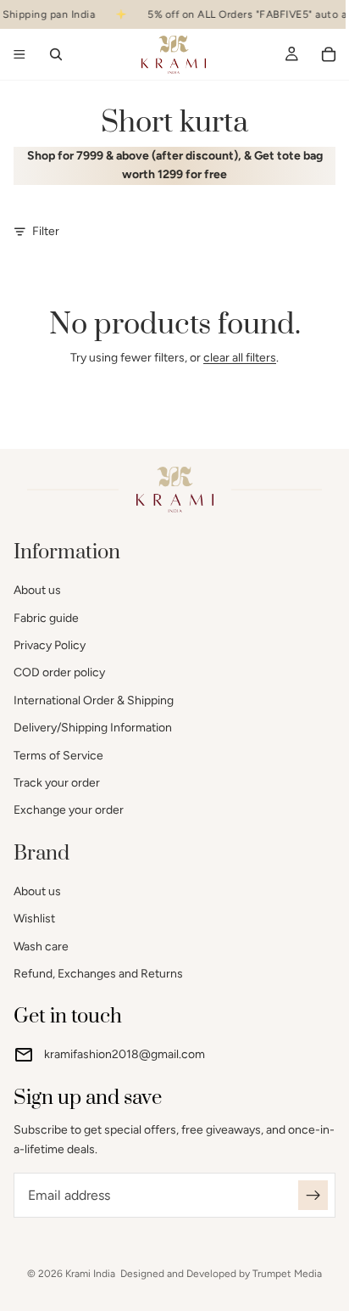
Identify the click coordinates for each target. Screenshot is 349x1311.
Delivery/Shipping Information (93, 727)
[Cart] (328, 54)
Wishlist (34, 918)
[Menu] (19, 55)
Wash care (41, 946)
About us (37, 590)
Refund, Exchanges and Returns (98, 973)
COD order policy (59, 672)
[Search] (56, 54)
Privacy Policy (50, 645)
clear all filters (239, 357)
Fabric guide (46, 618)
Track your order (57, 783)
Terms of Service (58, 755)
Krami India (90, 1274)
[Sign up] (313, 1195)
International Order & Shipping (94, 700)
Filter (45, 231)
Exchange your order (69, 810)
